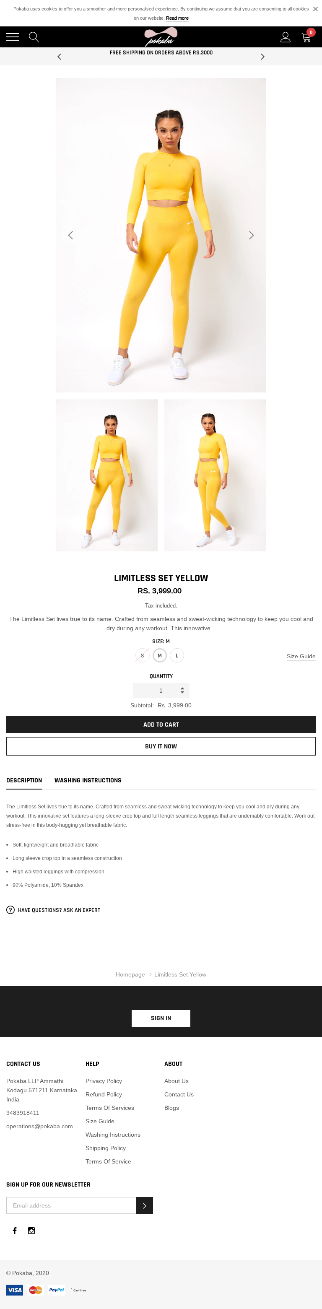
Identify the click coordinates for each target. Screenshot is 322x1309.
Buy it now (161, 746)
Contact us (179, 1094)
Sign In (161, 1018)
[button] (144, 1205)
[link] (14, 1230)
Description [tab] (24, 781)
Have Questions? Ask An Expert (58, 910)
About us (176, 1081)
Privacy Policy (104, 1081)
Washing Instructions (113, 1134)
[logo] (161, 36)
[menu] (12, 37)
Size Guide (301, 656)
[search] (34, 36)
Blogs (171, 1107)
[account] (285, 36)
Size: (161, 641)
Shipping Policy (106, 1148)
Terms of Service (108, 1161)
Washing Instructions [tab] (88, 781)
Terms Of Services (110, 1107)
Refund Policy (104, 1094)
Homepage (130, 974)
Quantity (161, 676)
